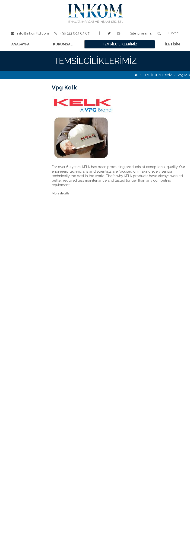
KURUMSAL (63, 44)
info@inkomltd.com (32, 33)
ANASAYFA (20, 44)
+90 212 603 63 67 (74, 33)
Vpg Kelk (184, 75)
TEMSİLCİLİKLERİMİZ (119, 44)
